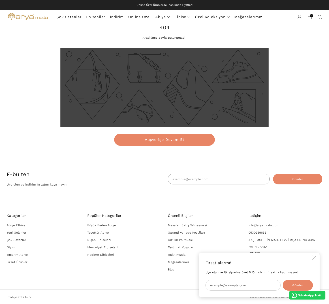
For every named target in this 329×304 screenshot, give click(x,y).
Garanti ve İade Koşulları (186, 232)
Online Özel (139, 17)
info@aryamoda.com (263, 225)
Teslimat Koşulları (181, 247)
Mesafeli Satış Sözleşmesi (187, 225)
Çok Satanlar (69, 17)
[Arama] (320, 17)
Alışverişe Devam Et (164, 139)
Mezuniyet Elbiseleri (102, 247)
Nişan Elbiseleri (99, 240)
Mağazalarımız (248, 17)
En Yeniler (95, 17)
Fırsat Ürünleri (17, 262)
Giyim (11, 247)
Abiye (160, 17)
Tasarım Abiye (17, 254)
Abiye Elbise (16, 225)
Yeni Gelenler (16, 232)
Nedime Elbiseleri (100, 254)
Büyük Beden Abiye (101, 225)
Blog (171, 269)
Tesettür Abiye (98, 232)
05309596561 (257, 232)
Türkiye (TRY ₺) (18, 297)
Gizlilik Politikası (180, 240)
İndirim (117, 17)
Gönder (297, 179)
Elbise (180, 17)
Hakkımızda (177, 254)
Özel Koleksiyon (210, 17)
